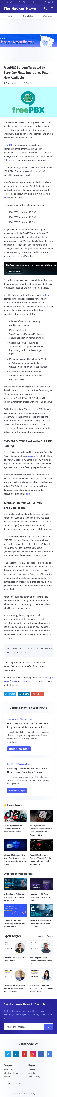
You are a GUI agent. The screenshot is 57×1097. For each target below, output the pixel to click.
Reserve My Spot (17, 790)
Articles (50, 936)
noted (37, 570)
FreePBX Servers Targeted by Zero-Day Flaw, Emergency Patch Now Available (27, 72)
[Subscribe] (48, 1027)
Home (9, 16)
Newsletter (28, 16)
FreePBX (8, 145)
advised (45, 295)
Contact (7, 1077)
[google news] (49, 1054)
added (30, 456)
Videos (40, 936)
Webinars (47, 16)
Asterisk (8, 160)
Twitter (13, 681)
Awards (31, 1073)
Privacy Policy (34, 1077)
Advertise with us (11, 1073)
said (6, 197)
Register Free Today (19, 749)
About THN (8, 1069)
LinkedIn (26, 681)
